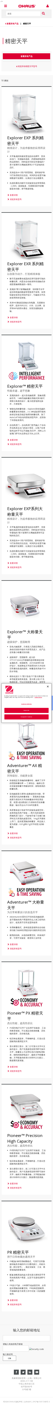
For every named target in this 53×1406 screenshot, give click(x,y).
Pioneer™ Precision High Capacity (25, 1138)
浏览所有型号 (15, 199)
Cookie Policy (38, 697)
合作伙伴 (27, 1401)
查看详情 (13, 195)
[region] (26, 703)
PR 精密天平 (18, 1252)
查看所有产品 (13, 23)
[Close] (48, 686)
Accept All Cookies (26, 716)
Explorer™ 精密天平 (25, 386)
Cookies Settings (26, 704)
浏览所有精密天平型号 (27, 66)
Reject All (26, 710)
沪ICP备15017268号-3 (41, 1401)
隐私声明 (18, 1401)
